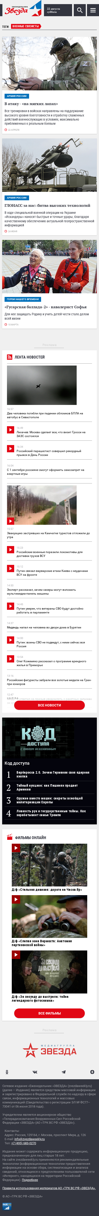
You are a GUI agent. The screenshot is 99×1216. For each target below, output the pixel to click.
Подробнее (30, 1180)
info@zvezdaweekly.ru (29, 1139)
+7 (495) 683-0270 (23, 1143)
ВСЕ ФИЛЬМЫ (49, 1013)
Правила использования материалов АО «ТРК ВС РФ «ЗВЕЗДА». (49, 1188)
